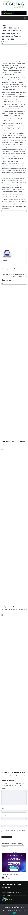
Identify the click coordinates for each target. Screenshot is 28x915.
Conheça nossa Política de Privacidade (11, 892)
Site (2, 823)
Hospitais (3, 25)
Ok (14, 912)
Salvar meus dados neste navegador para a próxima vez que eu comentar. (14, 831)
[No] (26, 909)
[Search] (25, 18)
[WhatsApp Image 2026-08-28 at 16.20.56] (14, 871)
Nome (3, 808)
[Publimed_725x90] (14, 14)
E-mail (3, 816)
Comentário (4, 788)
